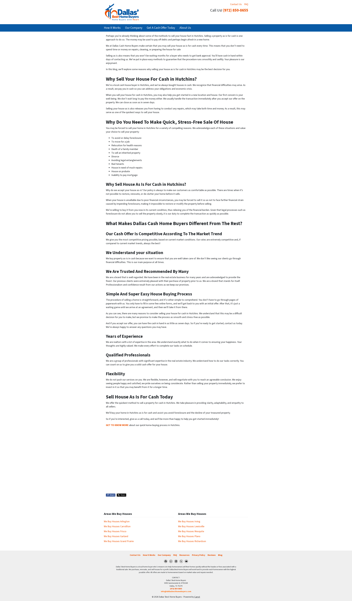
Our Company (133, 28)
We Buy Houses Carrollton (117, 526)
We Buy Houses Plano (189, 536)
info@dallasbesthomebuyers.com (176, 591)
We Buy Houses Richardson (192, 541)
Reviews (212, 555)
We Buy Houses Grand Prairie (119, 541)
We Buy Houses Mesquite (191, 531)
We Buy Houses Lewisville (191, 526)
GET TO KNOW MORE (117, 425)
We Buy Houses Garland (116, 536)
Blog (220, 555)
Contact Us (236, 4)
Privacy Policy (198, 555)
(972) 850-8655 (235, 10)
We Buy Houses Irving (189, 521)
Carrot (197, 596)
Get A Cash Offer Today (161, 28)
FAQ (246, 4)
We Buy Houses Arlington (117, 521)
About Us (185, 28)
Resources (184, 555)
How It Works (112, 28)
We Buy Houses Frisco (115, 531)
